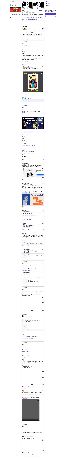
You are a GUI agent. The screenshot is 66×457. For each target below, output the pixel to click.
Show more (24, 101)
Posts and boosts (24, 26)
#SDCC (32, 111)
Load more (33, 454)
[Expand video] (37, 420)
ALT (42, 91)
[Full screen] (38, 420)
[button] (30, 410)
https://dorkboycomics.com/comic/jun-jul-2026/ (28, 145)
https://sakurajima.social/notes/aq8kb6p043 (29, 47)
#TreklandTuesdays (35, 109)
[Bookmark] (38, 39)
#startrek (28, 114)
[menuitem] (30, 410)
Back (24, 1)
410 (22, 13)
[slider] (31, 418)
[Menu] (43, 10)
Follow (40, 10)
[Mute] (24, 420)
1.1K (26, 13)
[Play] (23, 420)
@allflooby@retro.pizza (24, 11)
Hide (42, 72)
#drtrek (26, 114)
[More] (43, 39)
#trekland (23, 114)
